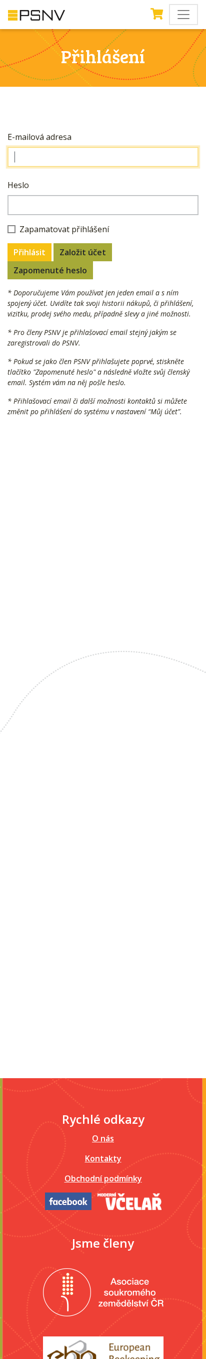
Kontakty (103, 1158)
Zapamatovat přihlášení (64, 229)
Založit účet (83, 252)
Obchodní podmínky (103, 1178)
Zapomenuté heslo (50, 270)
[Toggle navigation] (183, 14)
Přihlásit (30, 252)
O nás (103, 1138)
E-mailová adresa (40, 136)
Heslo (18, 185)
